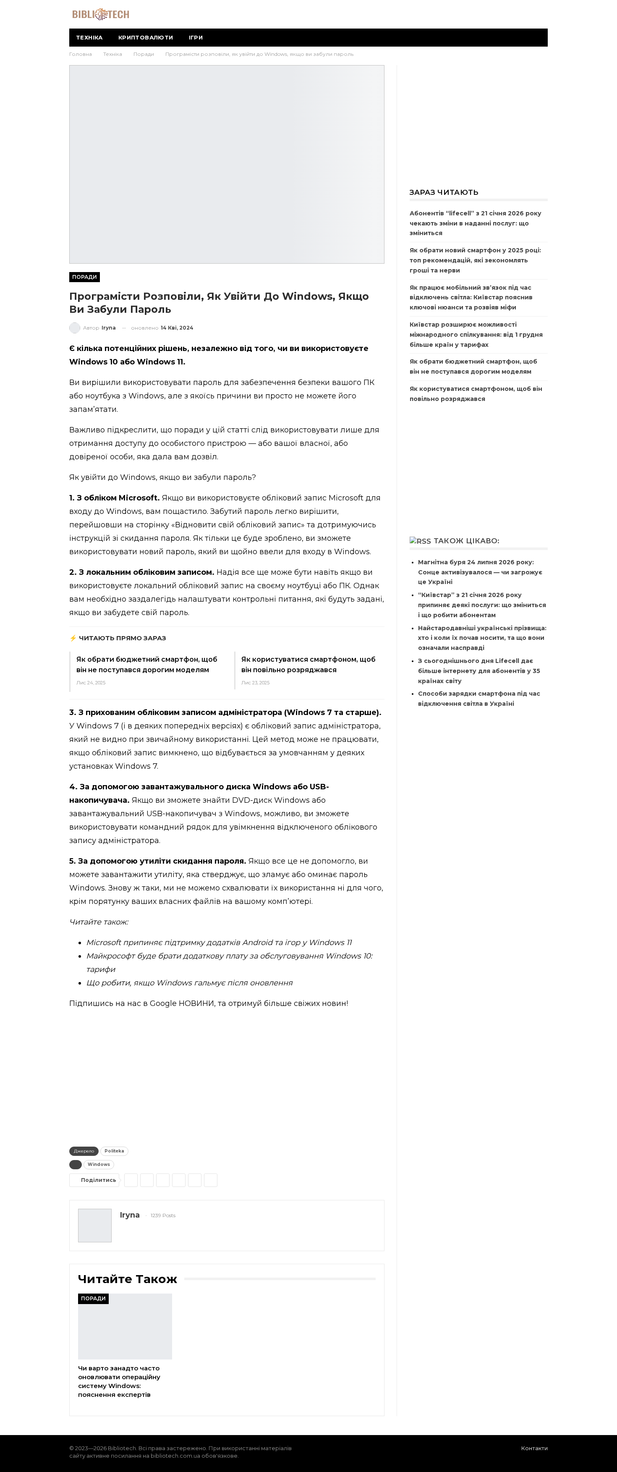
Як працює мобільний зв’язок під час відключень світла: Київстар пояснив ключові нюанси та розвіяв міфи (471, 298)
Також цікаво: (467, 541)
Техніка (89, 37)
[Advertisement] (226, 1076)
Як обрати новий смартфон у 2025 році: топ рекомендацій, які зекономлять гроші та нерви (475, 260)
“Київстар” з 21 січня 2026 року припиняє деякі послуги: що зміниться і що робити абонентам (482, 605)
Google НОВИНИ (182, 1003)
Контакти (534, 1448)
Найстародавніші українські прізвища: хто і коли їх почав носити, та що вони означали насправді (482, 638)
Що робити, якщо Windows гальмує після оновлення (189, 982)
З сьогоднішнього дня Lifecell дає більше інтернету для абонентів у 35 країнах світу (479, 671)
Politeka (114, 1151)
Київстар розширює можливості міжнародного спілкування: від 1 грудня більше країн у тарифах (476, 334)
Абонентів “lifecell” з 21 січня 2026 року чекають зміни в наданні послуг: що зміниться (475, 223)
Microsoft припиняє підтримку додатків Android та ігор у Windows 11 (218, 942)
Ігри (196, 37)
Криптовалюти (145, 37)
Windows (99, 1164)
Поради (84, 277)
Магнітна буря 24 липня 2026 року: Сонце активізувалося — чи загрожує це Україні (480, 572)
